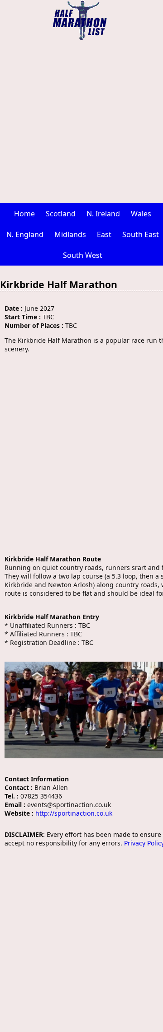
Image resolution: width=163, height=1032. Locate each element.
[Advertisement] (81, 122)
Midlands (70, 234)
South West (82, 255)
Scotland (61, 214)
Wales (141, 214)
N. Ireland (103, 214)
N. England (24, 234)
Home (24, 214)
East (104, 234)
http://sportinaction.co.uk (73, 813)
